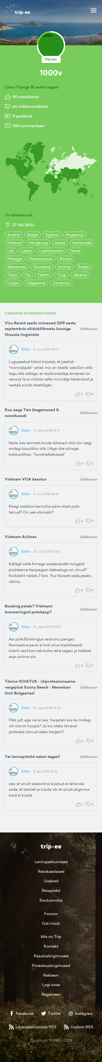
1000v (25, 349)
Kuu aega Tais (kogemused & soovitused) (32, 412)
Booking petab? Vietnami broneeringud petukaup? (29, 609)
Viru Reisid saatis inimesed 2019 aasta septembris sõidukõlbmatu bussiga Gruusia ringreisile (40, 329)
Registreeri (51, 994)
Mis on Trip (51, 936)
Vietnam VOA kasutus (25, 479)
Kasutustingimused (51, 955)
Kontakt (51, 946)
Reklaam (51, 975)
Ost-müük (51, 923)
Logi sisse (51, 984)
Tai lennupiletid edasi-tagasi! (32, 756)
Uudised (51, 880)
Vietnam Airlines (21, 536)
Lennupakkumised (51, 861)
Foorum (51, 913)
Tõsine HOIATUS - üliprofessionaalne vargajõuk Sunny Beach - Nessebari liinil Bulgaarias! (40, 687)
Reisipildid (51, 890)
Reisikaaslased (51, 871)
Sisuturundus (51, 900)
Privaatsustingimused (51, 965)
